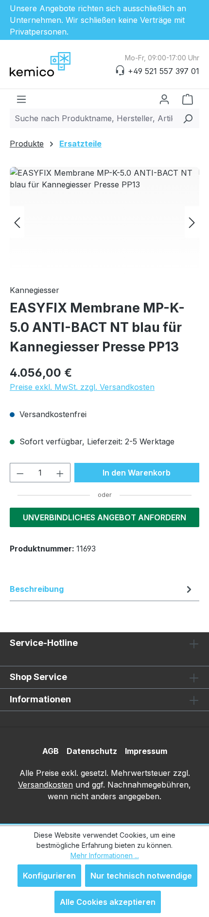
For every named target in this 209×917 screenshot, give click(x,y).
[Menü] (21, 99)
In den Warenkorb (137, 472)
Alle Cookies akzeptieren (108, 902)
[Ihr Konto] (164, 99)
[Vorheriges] (17, 222)
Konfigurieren (49, 875)
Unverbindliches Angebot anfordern (104, 517)
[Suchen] (187, 118)
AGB (50, 751)
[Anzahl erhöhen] (60, 472)
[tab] (102, 589)
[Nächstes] (192, 222)
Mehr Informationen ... (104, 855)
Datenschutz (92, 751)
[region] (104, 221)
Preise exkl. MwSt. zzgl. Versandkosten (82, 387)
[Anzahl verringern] (20, 472)
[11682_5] (104, 221)
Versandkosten (45, 784)
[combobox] (93, 118)
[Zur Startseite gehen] (58, 64)
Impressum (146, 751)
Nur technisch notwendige (141, 875)
